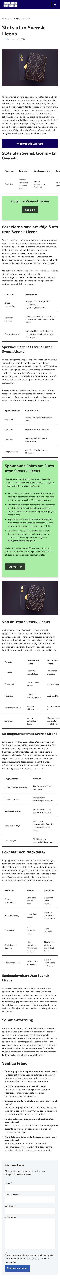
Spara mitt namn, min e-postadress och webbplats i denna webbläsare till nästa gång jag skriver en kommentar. (29, 1258)
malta (6, 39)
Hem (4, 18)
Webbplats (10, 1206)
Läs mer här (15, 566)
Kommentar (11, 1217)
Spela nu (30, 209)
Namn (8, 1183)
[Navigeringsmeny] (54, 4)
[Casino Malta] (10, 4)
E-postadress (12, 1194)
